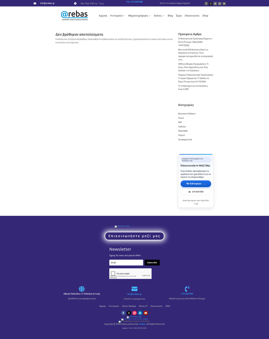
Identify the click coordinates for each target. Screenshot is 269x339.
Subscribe (152, 262)
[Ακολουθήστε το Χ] (210, 3)
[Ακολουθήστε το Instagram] (219, 3)
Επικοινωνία (192, 15)
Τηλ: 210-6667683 (134, 2)
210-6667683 (187, 294)
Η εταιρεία (116, 15)
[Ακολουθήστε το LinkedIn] (215, 3)
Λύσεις (158, 15)
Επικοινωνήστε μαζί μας (134, 236)
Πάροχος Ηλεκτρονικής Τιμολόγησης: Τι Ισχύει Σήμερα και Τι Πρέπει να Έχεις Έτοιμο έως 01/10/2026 (196, 78)
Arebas (142, 324)
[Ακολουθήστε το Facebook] (206, 3)
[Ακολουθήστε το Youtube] (224, 3)
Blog (170, 15)
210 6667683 (195, 192)
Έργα (179, 15)
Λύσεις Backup (129, 306)
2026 (167, 306)
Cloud (181, 118)
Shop (205, 15)
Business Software (186, 114)
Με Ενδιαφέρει (195, 183)
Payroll (181, 135)
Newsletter (183, 131)
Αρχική (103, 15)
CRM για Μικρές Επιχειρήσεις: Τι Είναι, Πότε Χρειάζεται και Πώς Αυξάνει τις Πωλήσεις (193, 67)
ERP (180, 122)
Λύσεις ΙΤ (143, 306)
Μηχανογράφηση (138, 15)
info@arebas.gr (134, 294)
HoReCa (182, 127)
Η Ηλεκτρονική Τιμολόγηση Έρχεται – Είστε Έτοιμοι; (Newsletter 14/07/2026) (195, 42)
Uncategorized (185, 139)
